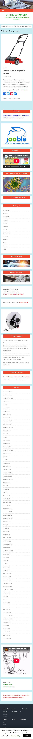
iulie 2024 (6, 434)
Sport (4, 249)
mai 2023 (5, 460)
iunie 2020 (6, 560)
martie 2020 (6, 570)
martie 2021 (6, 534)
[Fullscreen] (27, 166)
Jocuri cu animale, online (19, 380)
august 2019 (6, 593)
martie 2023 (6, 463)
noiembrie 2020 (7, 547)
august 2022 (6, 482)
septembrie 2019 (8, 589)
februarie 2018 (7, 635)
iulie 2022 (6, 486)
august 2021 (6, 521)
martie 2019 (6, 606)
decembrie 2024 (7, 417)
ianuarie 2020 (7, 576)
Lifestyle (5, 236)
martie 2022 (6, 499)
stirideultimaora (7, 380)
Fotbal (5, 229)
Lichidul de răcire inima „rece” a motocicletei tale (16, 354)
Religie (5, 242)
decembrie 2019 (7, 580)
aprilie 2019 (6, 602)
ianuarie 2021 (7, 541)
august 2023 (6, 453)
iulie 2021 (6, 525)
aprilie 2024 (6, 440)
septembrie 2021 (8, 518)
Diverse (5, 68)
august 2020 (6, 554)
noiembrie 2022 (7, 476)
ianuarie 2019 (7, 612)
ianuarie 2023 (7, 469)
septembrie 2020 (8, 551)
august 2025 (6, 401)
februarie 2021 (7, 538)
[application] (16, 161)
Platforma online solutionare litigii (13, 294)
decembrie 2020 (7, 544)
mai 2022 (5, 492)
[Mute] (25, 166)
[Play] (5, 166)
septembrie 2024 (8, 427)
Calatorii (5, 220)
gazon (4, 98)
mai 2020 (5, 563)
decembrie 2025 (7, 391)
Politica (5, 239)
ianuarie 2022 (7, 505)
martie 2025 (6, 411)
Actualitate (6, 210)
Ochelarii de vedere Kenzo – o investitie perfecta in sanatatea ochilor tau (14, 358)
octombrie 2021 (7, 515)
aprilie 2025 (6, 408)
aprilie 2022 (6, 495)
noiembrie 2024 (7, 421)
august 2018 (6, 622)
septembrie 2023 (8, 450)
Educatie (5, 226)
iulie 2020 (6, 557)
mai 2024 (5, 437)
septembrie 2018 (8, 619)
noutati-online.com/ (9, 686)
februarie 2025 (7, 414)
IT (21, 711)
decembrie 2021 (7, 508)
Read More (25, 90)
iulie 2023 (6, 456)
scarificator (17, 98)
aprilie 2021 (6, 531)
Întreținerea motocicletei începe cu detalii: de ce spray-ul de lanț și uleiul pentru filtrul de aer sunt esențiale (15, 348)
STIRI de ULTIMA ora (16, 15)
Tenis (4, 727)
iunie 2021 (6, 528)
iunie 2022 (6, 489)
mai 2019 (5, 599)
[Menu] (2, 10)
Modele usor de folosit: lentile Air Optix (18, 376)
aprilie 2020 (6, 567)
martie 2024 (6, 443)
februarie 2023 (7, 466)
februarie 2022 (7, 502)
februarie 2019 (7, 609)
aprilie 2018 (6, 628)
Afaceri (5, 213)
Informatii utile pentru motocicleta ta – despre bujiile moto (16, 364)
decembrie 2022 (7, 473)
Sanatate (5, 246)
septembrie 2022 (8, 479)
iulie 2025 (6, 404)
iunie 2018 (6, 625)
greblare (10, 98)
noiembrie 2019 (7, 583)
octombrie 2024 (7, 424)
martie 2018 (6, 632)
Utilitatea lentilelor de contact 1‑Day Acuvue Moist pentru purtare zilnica (15, 341)
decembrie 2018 (7, 615)
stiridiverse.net (7, 684)
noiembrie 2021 (7, 512)
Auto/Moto (6, 216)
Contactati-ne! (23, 302)
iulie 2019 (6, 596)
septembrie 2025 (8, 398)
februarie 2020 (7, 573)
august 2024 (6, 430)
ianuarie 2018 (7, 638)
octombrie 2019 (7, 586)
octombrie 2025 (7, 395)
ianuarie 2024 (7, 447)
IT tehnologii (6, 233)
